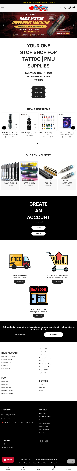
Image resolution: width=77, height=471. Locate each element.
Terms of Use (32, 463)
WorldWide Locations (7, 447)
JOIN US (38, 228)
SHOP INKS (38, 92)
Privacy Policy (42, 463)
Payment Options (44, 426)
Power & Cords (44, 367)
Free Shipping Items (8, 356)
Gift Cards (4, 365)
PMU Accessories (7, 390)
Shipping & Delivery (45, 416)
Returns (41, 420)
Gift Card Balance (44, 430)
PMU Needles (6, 387)
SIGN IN (38, 233)
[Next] (74, 25)
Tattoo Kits (43, 373)
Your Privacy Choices (54, 463)
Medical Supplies (45, 364)
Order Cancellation (44, 423)
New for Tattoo (6, 359)
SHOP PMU (38, 96)
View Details (20, 281)
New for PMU (6, 362)
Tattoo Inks (43, 352)
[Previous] (3, 25)
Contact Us (42, 433)
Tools (41, 384)
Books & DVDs (44, 370)
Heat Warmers (6, 368)
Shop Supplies (44, 361)
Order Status (43, 413)
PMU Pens (5, 384)
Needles (42, 387)
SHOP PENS (38, 88)
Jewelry (41, 390)
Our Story (4, 444)
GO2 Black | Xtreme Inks (29, 133)
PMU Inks (4, 381)
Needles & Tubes (45, 358)
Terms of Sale (23, 463)
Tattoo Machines (44, 355)
